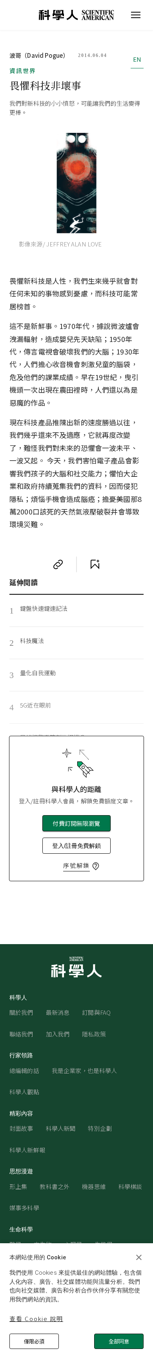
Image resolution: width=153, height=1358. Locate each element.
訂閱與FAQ (96, 1012)
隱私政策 (94, 1034)
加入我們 (58, 1034)
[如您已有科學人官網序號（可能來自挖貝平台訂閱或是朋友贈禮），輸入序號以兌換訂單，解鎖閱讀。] (95, 866)
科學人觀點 (24, 1092)
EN (137, 59)
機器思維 (94, 1186)
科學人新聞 (61, 1128)
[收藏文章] (95, 564)
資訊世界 (22, 70)
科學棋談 (130, 1186)
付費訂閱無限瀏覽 (76, 823)
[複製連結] (58, 564)
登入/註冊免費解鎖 (76, 845)
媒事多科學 (24, 1208)
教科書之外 (54, 1186)
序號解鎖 (76, 865)
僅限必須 (34, 1341)
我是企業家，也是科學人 (84, 1070)
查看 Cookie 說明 (36, 1318)
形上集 (18, 1186)
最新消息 (58, 1012)
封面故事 (21, 1128)
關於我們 (21, 1012)
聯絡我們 (21, 1034)
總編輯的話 (24, 1070)
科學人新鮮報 (27, 1150)
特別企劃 (100, 1128)
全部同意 (119, 1341)
